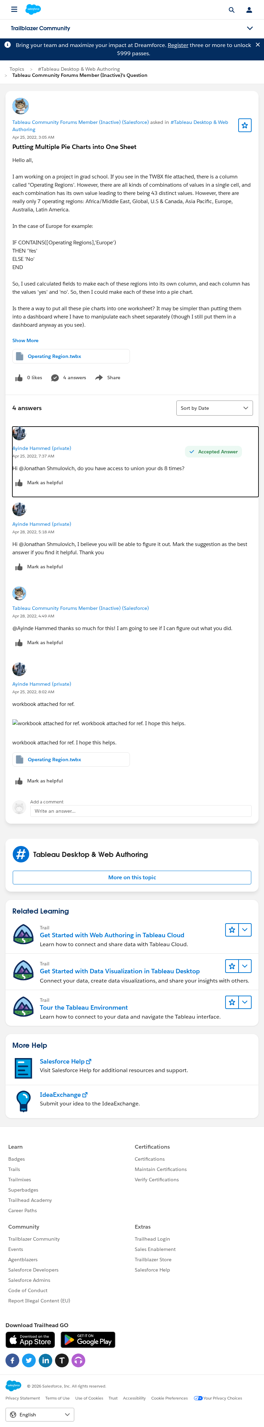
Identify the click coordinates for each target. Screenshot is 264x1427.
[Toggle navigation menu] (250, 28)
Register (178, 45)
